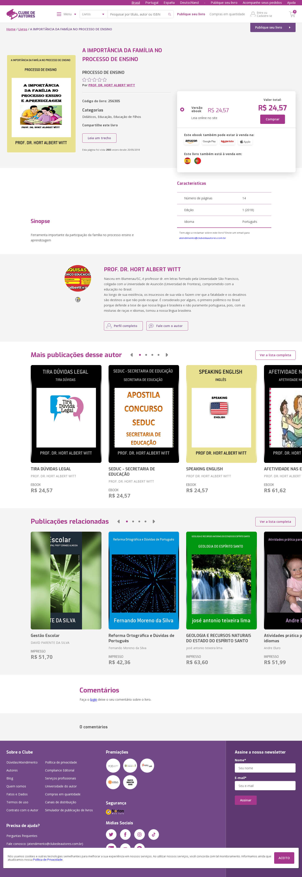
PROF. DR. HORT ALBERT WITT (111, 85)
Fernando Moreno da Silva (127, 648)
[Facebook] (125, 834)
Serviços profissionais (60, 778)
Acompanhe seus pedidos (262, 2)
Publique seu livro (224, 2)
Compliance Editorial (59, 770)
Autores (12, 770)
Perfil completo (125, 326)
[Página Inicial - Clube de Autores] (20, 15)
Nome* (240, 760)
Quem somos (16, 786)
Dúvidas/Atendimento (22, 762)
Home (10, 29)
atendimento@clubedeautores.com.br (202, 238)
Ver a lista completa (275, 355)
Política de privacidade (61, 762)
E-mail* (241, 778)
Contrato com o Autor (22, 810)
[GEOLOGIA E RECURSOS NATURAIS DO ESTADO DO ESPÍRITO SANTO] (221, 580)
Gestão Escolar (45, 635)
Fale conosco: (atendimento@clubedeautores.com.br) (44, 844)
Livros (22, 29)
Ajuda (291, 2)
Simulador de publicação (69, 810)
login (93, 699)
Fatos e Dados (17, 794)
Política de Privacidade (48, 860)
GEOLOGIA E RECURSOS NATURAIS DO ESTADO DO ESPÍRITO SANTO (218, 638)
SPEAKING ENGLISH (204, 469)
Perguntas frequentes (21, 836)
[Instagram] (139, 834)
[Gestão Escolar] (66, 580)
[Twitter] (111, 834)
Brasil (136, 2)
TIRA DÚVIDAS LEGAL (51, 469)
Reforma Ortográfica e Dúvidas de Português (141, 638)
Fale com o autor (169, 326)
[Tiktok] (153, 834)
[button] (131, 354)
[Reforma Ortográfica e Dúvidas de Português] (144, 580)
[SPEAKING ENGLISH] (221, 414)
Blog (9, 778)
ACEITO (284, 858)
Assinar (245, 800)
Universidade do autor (61, 786)
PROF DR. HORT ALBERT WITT (208, 476)
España (169, 2)
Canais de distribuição (60, 802)
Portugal (151, 2)
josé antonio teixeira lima (204, 648)
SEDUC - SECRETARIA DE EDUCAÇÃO (132, 471)
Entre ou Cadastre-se (264, 14)
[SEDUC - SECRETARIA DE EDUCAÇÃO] (144, 414)
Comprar (272, 119)
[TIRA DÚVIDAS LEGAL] (66, 414)
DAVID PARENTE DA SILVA (50, 642)
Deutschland (189, 2)
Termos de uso (17, 802)
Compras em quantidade (227, 14)
